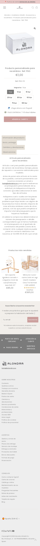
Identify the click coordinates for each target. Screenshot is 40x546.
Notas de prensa (8, 493)
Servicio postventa (9, 404)
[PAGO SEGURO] (4, 347)
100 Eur (24, 103)
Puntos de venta (8, 396)
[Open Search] (33, 8)
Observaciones (9, 152)
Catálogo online (8, 482)
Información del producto (14, 138)
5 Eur (19, 92)
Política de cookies (9, 420)
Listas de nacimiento (9, 496)
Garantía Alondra (8, 391)
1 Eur (10, 92)
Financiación (6, 460)
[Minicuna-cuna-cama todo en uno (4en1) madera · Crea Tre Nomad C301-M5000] (29, 264)
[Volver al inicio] (35, 540)
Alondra (7, 15)
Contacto (5, 383)
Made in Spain (7, 394)
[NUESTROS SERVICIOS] (21, 347)
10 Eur (28, 92)
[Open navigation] (5, 7)
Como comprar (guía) (10, 477)
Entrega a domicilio (9, 449)
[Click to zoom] (34, 28)
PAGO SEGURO (12, 347)
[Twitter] (11, 531)
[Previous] (3, 278)
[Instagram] (3, 531)
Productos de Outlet (9, 452)
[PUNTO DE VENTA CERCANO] (2, 340)
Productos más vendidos (19, 250)
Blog (3, 502)
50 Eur (29, 97)
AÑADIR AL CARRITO (20, 119)
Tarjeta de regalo (8, 499)
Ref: (16, 81)
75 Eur (14, 103)
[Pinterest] (7, 531)
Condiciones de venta (10, 407)
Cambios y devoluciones (13, 147)
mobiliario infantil (18, 15)
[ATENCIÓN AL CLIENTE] (21, 340)
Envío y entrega (9, 142)
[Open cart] (37, 8)
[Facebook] (2, 531)
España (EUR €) (11, 519)
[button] (29, 288)
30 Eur (19, 97)
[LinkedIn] (5, 531)
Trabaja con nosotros (10, 388)
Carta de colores (8, 480)
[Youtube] (13, 531)
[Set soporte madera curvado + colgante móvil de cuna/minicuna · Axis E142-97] (10, 264)
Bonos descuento (8, 455)
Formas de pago (8, 458)
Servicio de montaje (9, 446)
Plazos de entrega (9, 444)
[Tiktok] (9, 531)
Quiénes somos (8, 386)
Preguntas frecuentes (10, 490)
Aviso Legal (6, 417)
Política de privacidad (10, 422)
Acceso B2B (6, 415)
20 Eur (9, 97)
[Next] (36, 278)
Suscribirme (32, 320)
